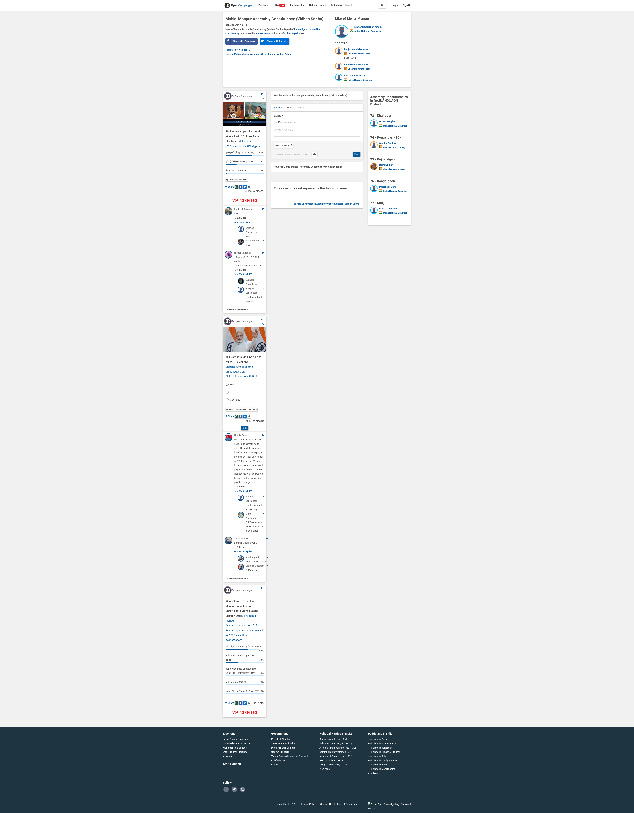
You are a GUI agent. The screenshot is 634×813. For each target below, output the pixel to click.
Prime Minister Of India (283, 747)
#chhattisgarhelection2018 (241, 625)
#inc (260, 146)
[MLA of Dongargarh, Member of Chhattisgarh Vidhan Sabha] (374, 145)
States (274, 764)
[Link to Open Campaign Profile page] (228, 96)
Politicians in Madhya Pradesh (383, 760)
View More (228, 756)
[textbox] (361, 5)
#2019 (247, 146)
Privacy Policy (308, 804)
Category (279, 116)
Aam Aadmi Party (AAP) (331, 760)
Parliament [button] (296, 5)
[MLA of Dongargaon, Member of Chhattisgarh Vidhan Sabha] (374, 189)
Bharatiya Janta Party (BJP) (334, 739)
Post (356, 154)
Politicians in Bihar (377, 764)
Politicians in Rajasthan (380, 747)
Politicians (336, 5)
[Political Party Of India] (351, 30)
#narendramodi (235, 366)
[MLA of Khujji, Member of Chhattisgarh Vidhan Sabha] (374, 211)
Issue (279, 107)
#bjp (254, 146)
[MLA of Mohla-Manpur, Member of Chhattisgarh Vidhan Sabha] (342, 31)
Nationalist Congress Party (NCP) (336, 756)
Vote (245, 428)
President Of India (280, 739)
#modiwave (232, 371)
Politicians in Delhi (377, 756)
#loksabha (244, 141)
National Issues (317, 5)
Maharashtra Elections (235, 747)
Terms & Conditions (347, 804)
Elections (263, 5)
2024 (278, 5)
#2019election (234, 146)
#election (241, 635)
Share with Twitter (277, 41)
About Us (281, 804)
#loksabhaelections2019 (240, 376)
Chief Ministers (279, 760)
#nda (258, 376)
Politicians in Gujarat (378, 739)
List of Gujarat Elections (235, 739)
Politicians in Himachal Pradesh (384, 752)
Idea (302, 107)
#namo (248, 366)
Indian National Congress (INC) (335, 743)
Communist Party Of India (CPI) (335, 752)
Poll (291, 107)
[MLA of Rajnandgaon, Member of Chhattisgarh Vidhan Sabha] (374, 167)
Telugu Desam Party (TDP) (333, 764)
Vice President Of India (283, 743)
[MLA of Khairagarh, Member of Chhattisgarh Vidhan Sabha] (374, 123)
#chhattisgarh (234, 640)
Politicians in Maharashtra (381, 769)
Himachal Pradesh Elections (237, 743)
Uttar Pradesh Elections (235, 752)
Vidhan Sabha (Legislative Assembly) (290, 756)
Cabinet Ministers (280, 752)
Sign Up (407, 5)
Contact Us (326, 804)
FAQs (293, 804)
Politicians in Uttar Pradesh (382, 743)
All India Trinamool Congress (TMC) (337, 747)
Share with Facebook (244, 41)
